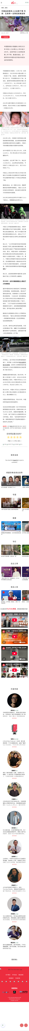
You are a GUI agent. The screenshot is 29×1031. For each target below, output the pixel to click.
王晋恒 (14, 799)
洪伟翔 (13, 914)
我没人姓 (14, 587)
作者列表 (17, 978)
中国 (5, 444)
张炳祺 (14, 856)
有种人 (13, 739)
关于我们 (8, 975)
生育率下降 (10, 444)
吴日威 (14, 828)
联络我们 (11, 978)
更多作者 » (14, 959)
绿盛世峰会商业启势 (14, 472)
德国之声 (12, 426)
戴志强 (13, 942)
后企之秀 (14, 563)
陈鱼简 (14, 885)
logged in (15, 460)
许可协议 (14, 975)
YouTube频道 (11, 609)
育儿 (21, 444)
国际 (6, 8)
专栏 (14, 541)
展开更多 (14, 718)
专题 (14, 494)
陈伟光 (13, 710)
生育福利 (17, 444)
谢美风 (14, 770)
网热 (2, 8)
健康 (14, 518)
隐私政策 (21, 975)
